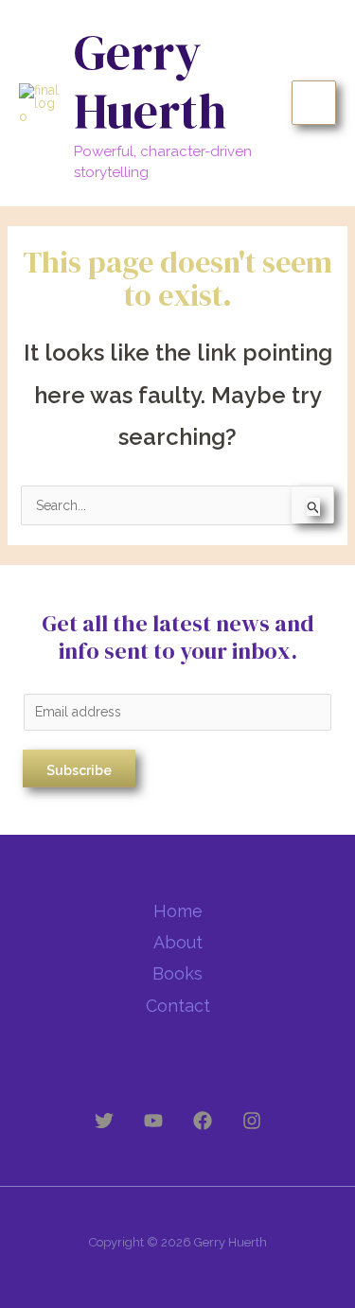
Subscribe (79, 770)
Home (178, 911)
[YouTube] (153, 1120)
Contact (178, 1006)
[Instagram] (251, 1120)
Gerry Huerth (150, 81)
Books (177, 973)
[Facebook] (202, 1120)
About (178, 942)
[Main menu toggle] (314, 102)
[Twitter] (104, 1120)
